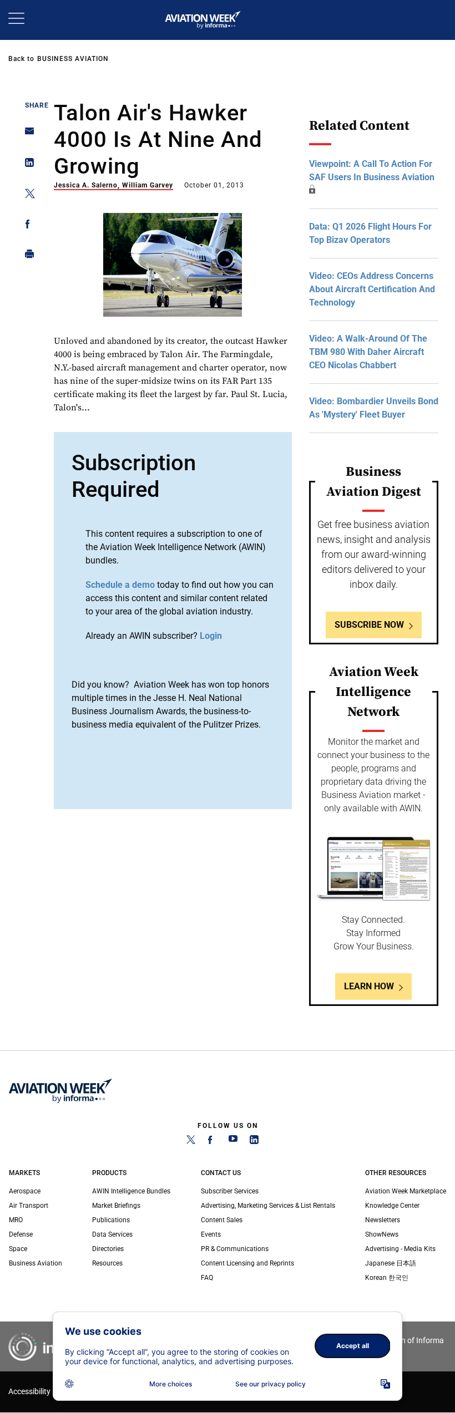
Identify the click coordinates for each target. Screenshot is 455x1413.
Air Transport (28, 1205)
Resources (107, 1263)
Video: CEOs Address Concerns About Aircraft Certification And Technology (372, 289)
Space (18, 1249)
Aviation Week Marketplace (405, 1191)
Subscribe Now (369, 624)
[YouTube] (233, 1142)
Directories (108, 1249)
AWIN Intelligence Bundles (131, 1191)
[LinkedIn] (254, 1142)
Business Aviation (73, 59)
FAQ (207, 1278)
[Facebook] (212, 1142)
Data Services (112, 1234)
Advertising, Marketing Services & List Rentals (268, 1205)
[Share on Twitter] (26, 195)
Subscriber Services (230, 1191)
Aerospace (25, 1191)
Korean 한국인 (386, 1278)
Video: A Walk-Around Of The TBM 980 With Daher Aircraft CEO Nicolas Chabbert (368, 351)
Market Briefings (116, 1205)
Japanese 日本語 (390, 1263)
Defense (21, 1234)
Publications (111, 1220)
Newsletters (382, 1220)
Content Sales (221, 1220)
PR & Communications (235, 1249)
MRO (16, 1220)
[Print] (26, 256)
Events (211, 1234)
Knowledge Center (392, 1205)
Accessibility (29, 1391)
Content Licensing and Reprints (247, 1263)
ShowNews (381, 1234)
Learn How (369, 986)
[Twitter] (190, 1142)
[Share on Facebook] (26, 226)
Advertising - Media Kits (400, 1249)
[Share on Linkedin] (26, 165)
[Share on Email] (26, 134)
